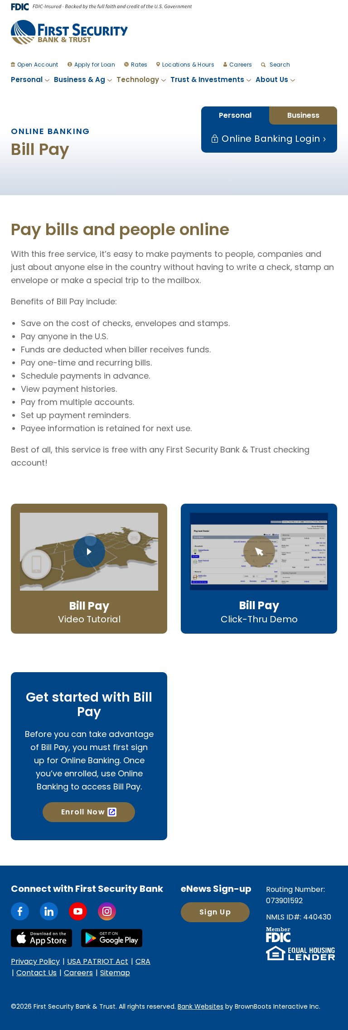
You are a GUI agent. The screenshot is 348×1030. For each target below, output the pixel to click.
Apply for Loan (94, 64)
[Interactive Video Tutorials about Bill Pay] (89, 552)
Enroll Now (83, 812)
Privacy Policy (35, 961)
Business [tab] (303, 115)
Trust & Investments (207, 79)
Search (279, 64)
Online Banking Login (269, 138)
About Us (272, 79)
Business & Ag (79, 79)
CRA (142, 961)
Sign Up (215, 912)
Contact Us (36, 972)
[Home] (69, 32)
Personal (27, 79)
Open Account (37, 64)
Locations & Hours (188, 64)
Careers (240, 64)
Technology (137, 79)
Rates (139, 64)
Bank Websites (200, 1006)
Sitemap (115, 972)
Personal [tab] (235, 115)
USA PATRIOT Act (97, 961)
